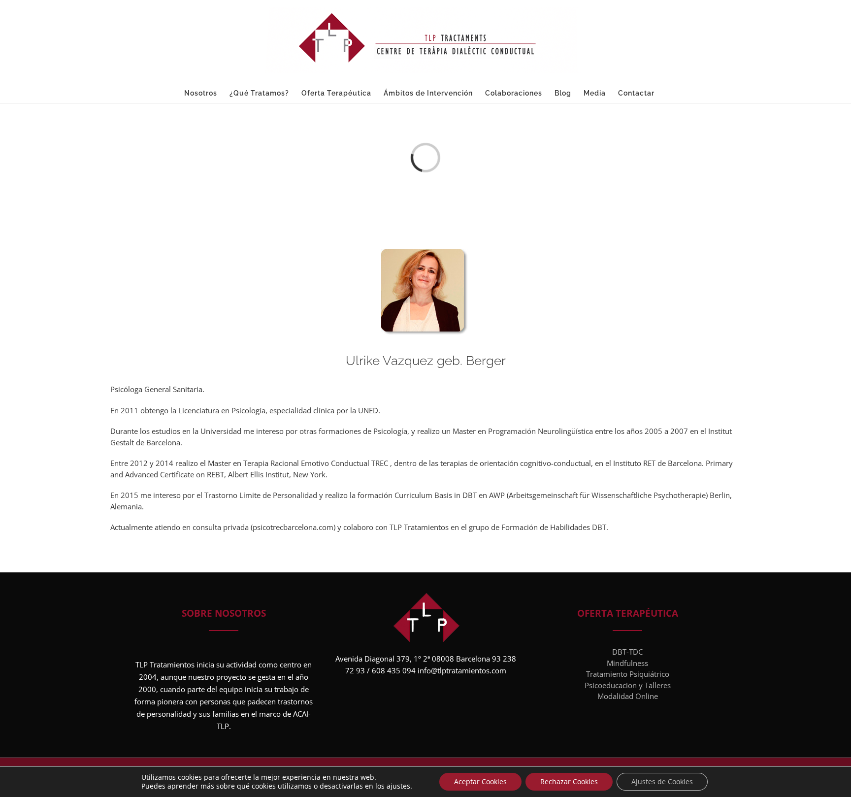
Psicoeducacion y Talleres (628, 685)
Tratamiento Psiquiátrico (627, 674)
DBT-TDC (627, 652)
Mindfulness (627, 663)
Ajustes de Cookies (662, 781)
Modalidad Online (627, 696)
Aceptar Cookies (480, 781)
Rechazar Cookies (569, 781)
